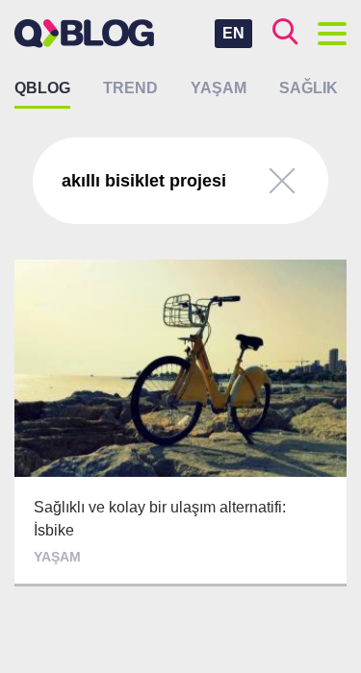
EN (233, 33)
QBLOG (42, 88)
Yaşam (218, 88)
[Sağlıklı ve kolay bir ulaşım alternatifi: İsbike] (180, 423)
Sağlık (308, 88)
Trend (130, 88)
